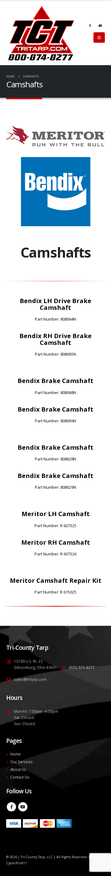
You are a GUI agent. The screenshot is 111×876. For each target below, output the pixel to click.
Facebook (11, 806)
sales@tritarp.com (30, 679)
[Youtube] (100, 25)
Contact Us (19, 777)
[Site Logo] (41, 33)
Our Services (21, 761)
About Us (18, 769)
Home (15, 754)
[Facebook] (90, 25)
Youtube (22, 806)
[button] (99, 37)
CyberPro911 (16, 863)
